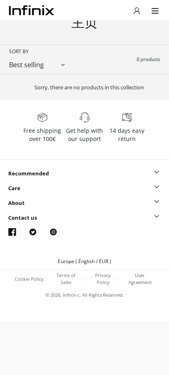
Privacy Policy (103, 278)
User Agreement (140, 278)
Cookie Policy (29, 279)
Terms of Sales (66, 278)
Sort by (19, 51)
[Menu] (136, 10)
